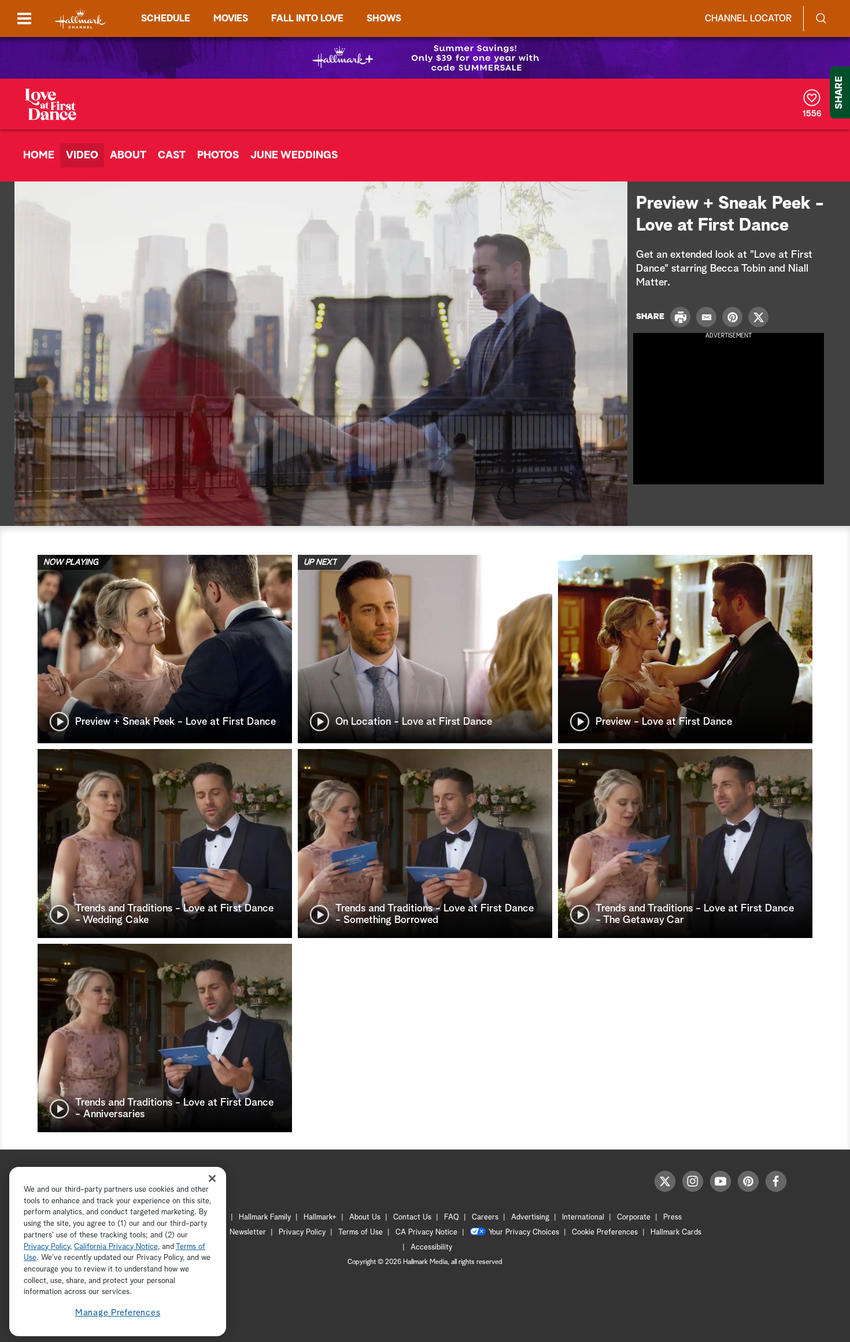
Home (38, 155)
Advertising (530, 1217)
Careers (485, 1217)
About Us (364, 1217)
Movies (230, 18)
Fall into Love (307, 18)
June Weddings (294, 155)
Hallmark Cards (676, 1232)
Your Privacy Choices (524, 1232)
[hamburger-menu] (24, 18)
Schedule (165, 18)
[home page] (80, 19)
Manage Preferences (118, 1312)
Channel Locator (748, 18)
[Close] (212, 1179)
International (583, 1217)
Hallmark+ (320, 1217)
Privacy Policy (302, 1232)
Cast (172, 155)
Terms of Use (360, 1232)
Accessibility (431, 1247)
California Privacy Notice (116, 1247)
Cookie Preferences (605, 1232)
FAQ (451, 1217)
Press (672, 1217)
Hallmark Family (265, 1217)
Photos (218, 155)
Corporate (634, 1217)
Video (82, 155)
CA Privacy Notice (426, 1232)
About (128, 155)
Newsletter (248, 1232)
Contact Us (412, 1217)
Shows (384, 18)
